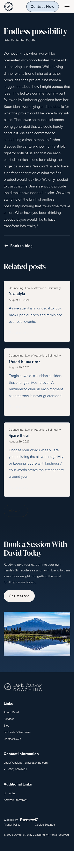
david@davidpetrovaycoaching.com (26, 762)
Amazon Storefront (15, 800)
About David (11, 712)
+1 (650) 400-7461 (15, 769)
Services (9, 719)
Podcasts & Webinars (17, 732)
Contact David (12, 739)
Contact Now (42, 6)
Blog (6, 725)
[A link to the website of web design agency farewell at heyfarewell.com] (29, 819)
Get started (19, 595)
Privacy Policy (12, 824)
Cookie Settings (45, 824)
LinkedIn (9, 793)
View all (16, 510)
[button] (66, 6)
